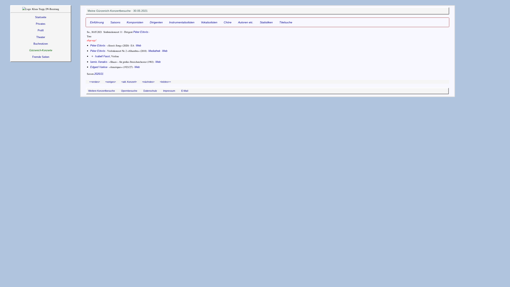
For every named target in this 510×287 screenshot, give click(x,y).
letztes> (165, 82)
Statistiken (266, 22)
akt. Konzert (129, 82)
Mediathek (154, 50)
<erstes (95, 82)
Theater (40, 37)
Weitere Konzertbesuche (101, 90)
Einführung (97, 22)
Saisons (115, 22)
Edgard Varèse (98, 67)
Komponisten (135, 22)
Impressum (169, 90)
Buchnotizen (40, 43)
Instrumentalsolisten (181, 22)
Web (138, 45)
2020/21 (98, 73)
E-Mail (184, 90)
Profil (41, 30)
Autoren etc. (245, 22)
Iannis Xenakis (98, 61)
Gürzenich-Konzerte (40, 50)
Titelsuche (285, 22)
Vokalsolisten (209, 22)
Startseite (40, 17)
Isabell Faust (102, 56)
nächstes (148, 82)
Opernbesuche (129, 90)
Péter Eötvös (140, 31)
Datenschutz (150, 90)
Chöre (227, 22)
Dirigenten (156, 22)
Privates (40, 23)
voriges (111, 82)
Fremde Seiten (40, 56)
